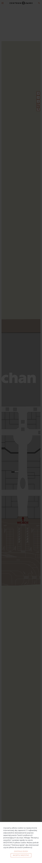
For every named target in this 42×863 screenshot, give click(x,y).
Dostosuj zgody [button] (21, 851)
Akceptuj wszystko (21, 855)
